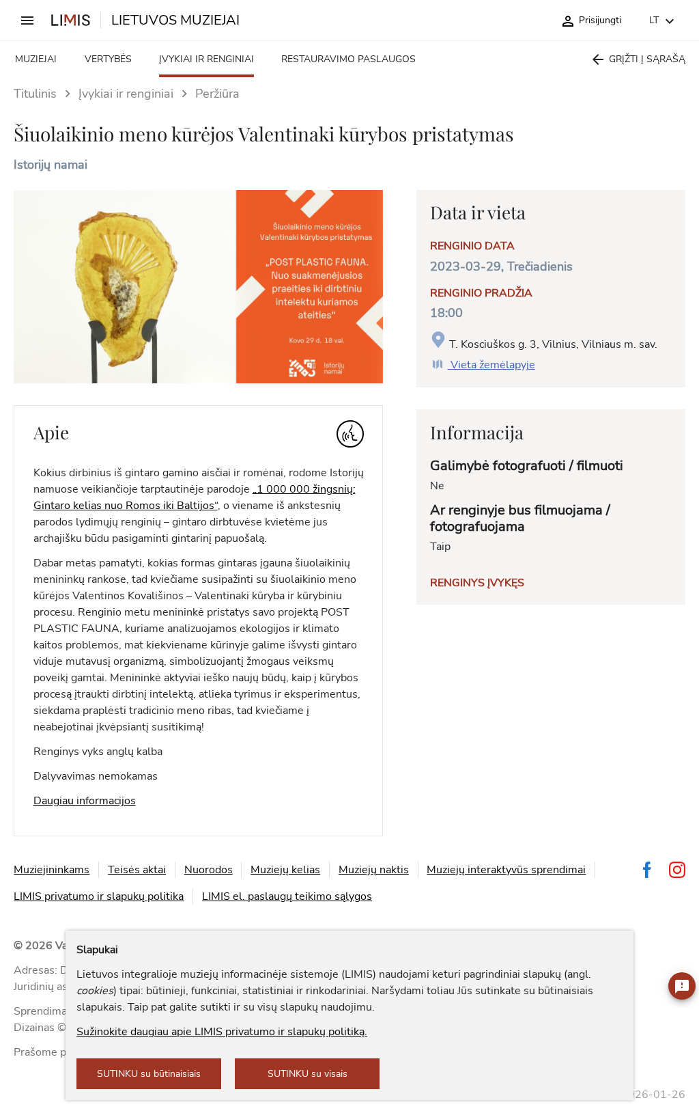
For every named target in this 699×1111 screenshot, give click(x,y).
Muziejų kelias (285, 869)
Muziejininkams (51, 869)
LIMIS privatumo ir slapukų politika (99, 896)
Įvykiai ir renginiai (126, 93)
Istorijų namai (50, 164)
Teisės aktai (137, 869)
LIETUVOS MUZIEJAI (175, 20)
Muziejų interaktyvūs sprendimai (506, 869)
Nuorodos (208, 869)
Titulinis (35, 93)
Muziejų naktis (374, 869)
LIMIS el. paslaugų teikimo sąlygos (287, 896)
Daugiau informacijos (84, 800)
